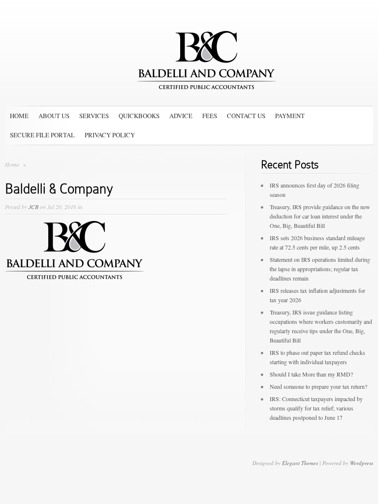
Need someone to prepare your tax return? (318, 386)
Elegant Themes (300, 463)
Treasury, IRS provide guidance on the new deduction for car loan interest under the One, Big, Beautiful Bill (320, 216)
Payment (290, 115)
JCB (33, 207)
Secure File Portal (42, 134)
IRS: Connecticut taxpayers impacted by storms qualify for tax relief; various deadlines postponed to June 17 (316, 408)
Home (19, 115)
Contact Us (246, 115)
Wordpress (361, 463)
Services (94, 115)
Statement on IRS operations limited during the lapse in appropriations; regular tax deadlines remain (320, 268)
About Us (53, 115)
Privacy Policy (110, 134)
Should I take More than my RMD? (311, 374)
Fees (209, 115)
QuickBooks (139, 115)
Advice (180, 115)
